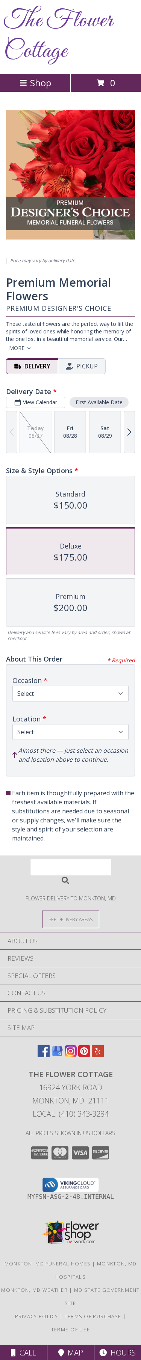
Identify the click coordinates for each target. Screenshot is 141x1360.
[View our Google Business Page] (57, 1054)
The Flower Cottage (58, 36)
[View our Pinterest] (84, 1054)
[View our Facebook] (44, 1054)
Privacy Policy (36, 1316)
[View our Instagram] (71, 1054)
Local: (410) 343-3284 (71, 1114)
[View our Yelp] (98, 1054)
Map (73, 1353)
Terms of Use (70, 1329)
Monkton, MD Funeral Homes (48, 1263)
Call (26, 1353)
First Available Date (99, 402)
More (16, 347)
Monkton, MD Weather (34, 1290)
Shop (40, 82)
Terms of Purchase (93, 1316)
